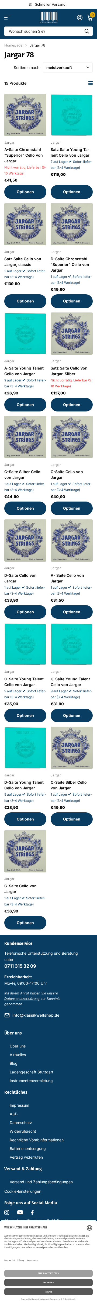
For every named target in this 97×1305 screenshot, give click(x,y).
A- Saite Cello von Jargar (67, 578)
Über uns (18, 1046)
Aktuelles (18, 1054)
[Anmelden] (79, 17)
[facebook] (32, 1212)
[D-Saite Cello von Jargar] (25, 540)
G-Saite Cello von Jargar (20, 889)
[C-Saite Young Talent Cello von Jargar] (25, 644)
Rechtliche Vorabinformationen (37, 1140)
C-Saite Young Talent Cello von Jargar (24, 682)
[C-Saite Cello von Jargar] (72, 437)
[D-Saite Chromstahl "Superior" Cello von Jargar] (72, 224)
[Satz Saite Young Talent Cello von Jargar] (72, 115)
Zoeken (87, 31)
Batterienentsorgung (28, 1148)
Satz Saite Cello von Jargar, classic (22, 261)
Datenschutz (21, 1122)
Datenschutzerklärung (22, 999)
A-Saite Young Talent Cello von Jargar (24, 371)
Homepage (13, 45)
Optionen (25, 191)
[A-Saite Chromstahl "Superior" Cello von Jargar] (25, 115)
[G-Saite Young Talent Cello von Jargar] (72, 644)
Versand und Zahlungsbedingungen (41, 1181)
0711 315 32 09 (20, 966)
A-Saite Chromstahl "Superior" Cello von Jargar (23, 155)
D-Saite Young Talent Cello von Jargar (24, 785)
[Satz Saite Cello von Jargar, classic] (25, 224)
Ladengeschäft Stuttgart (31, 1072)
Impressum (19, 1105)
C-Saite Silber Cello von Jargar (69, 785)
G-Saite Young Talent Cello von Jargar (70, 682)
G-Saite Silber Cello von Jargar (22, 474)
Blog (14, 1063)
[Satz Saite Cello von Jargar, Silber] (72, 333)
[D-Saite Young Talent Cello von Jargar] (25, 748)
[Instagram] (6, 1212)
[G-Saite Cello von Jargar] (25, 851)
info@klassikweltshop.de (35, 1015)
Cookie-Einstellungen (22, 1191)
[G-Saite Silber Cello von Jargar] (25, 437)
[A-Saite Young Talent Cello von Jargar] (25, 333)
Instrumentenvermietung (31, 1080)
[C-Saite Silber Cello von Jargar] (72, 748)
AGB (14, 1114)
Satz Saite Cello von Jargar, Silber (69, 371)
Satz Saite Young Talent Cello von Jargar (70, 152)
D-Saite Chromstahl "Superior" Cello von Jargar (70, 264)
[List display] (90, 83)
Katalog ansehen (7, 17)
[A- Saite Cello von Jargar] (72, 540)
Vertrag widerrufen (26, 1157)
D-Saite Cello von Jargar (20, 578)
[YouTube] (20, 1212)
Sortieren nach (26, 67)
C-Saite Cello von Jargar (67, 474)
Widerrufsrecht (23, 1131)
